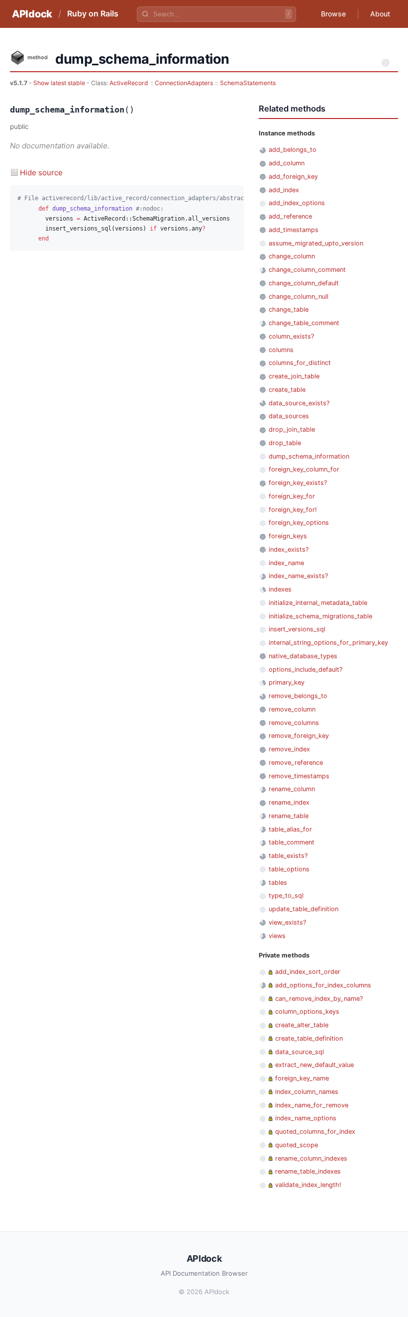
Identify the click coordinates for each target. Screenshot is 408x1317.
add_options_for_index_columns (323, 985)
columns (281, 350)
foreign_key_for (292, 496)
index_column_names (306, 1091)
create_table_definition (309, 1038)
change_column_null (298, 296)
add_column (287, 163)
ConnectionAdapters (184, 83)
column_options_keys (307, 1011)
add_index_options (297, 203)
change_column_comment (307, 269)
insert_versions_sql (297, 629)
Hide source (41, 172)
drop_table (285, 443)
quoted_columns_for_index (315, 1131)
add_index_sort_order (307, 971)
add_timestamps (293, 230)
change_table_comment (304, 323)
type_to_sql (286, 895)
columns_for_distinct (300, 362)
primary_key (287, 682)
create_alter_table (301, 1025)
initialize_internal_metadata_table (318, 602)
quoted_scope (296, 1145)
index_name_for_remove (311, 1105)
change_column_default (304, 283)
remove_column (292, 709)
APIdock (32, 14)
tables (278, 882)
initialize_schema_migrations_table (320, 616)
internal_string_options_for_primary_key (328, 642)
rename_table (288, 816)
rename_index (289, 802)
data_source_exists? (299, 403)
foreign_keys (288, 536)
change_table (288, 309)
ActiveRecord (128, 83)
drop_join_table (292, 429)
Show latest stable (60, 83)
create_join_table (294, 376)
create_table (287, 389)
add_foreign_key (293, 176)
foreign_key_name (302, 1078)
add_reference (290, 216)
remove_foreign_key (299, 735)
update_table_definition (303, 909)
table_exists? (288, 855)
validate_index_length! (308, 1185)
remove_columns (294, 722)
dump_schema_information (309, 456)
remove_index (289, 749)
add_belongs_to (292, 149)
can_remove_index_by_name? (319, 998)
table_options (289, 869)
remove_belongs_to (298, 696)
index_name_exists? (298, 576)
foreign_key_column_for (304, 469)
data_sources (289, 416)
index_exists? (288, 549)
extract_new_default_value (314, 1065)
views (277, 936)
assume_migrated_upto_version (316, 243)
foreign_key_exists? (298, 482)
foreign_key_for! (293, 509)
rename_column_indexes (311, 1158)
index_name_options (305, 1118)
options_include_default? (305, 669)
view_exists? (287, 922)
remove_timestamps (299, 776)
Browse (333, 13)
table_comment (291, 842)
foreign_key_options (299, 522)
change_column (292, 256)
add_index (284, 190)
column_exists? (291, 336)
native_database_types (303, 656)
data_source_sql (299, 1052)
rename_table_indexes (308, 1171)
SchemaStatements (248, 83)
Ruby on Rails (92, 13)
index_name (286, 563)
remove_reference (296, 762)
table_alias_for (290, 829)
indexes (280, 589)
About (380, 13)
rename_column (292, 789)
